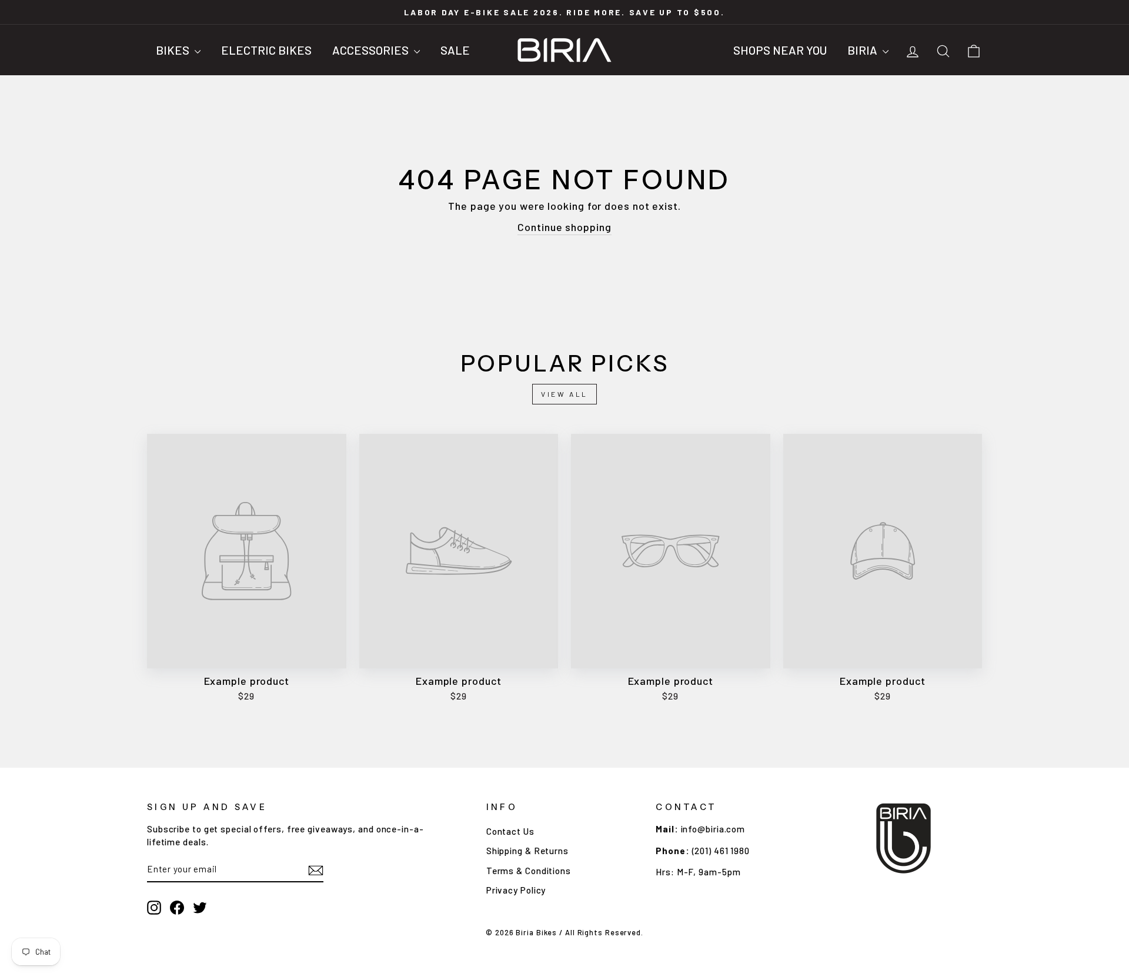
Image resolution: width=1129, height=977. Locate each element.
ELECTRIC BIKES (266, 50)
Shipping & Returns (527, 850)
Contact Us (510, 831)
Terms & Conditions (528, 870)
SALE (455, 50)
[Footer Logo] (904, 838)
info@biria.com (713, 829)
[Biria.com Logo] (564, 49)
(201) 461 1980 (721, 850)
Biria (863, 50)
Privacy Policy (516, 890)
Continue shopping (564, 226)
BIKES (174, 50)
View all (564, 394)
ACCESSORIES (371, 50)
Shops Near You (780, 50)
